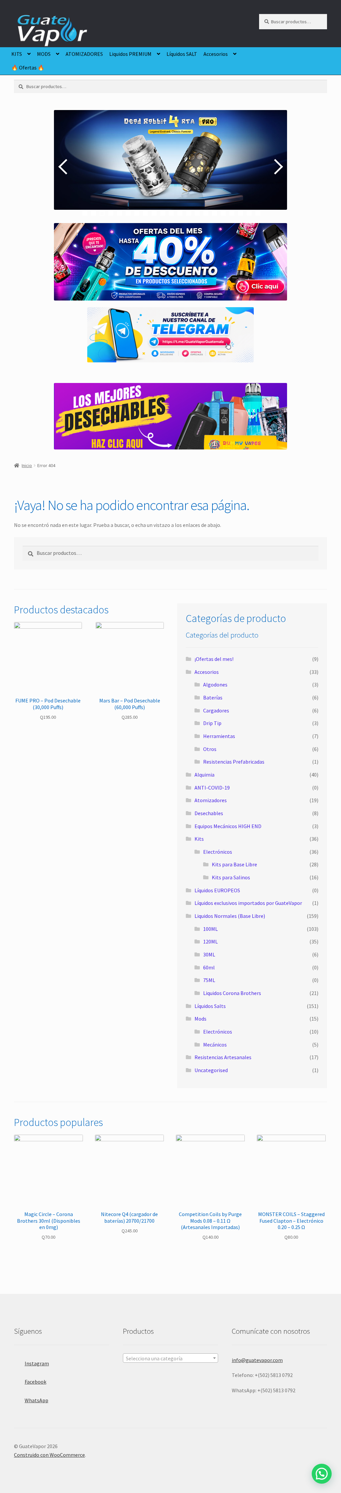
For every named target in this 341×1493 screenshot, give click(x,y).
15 (205, 213)
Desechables (208, 813)
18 (231, 213)
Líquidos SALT (182, 54)
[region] (170, 166)
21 (257, 213)
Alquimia (204, 774)
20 (249, 213)
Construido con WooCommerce (49, 1454)
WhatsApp (36, 1400)
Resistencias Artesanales (222, 1057)
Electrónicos (217, 851)
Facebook (35, 1381)
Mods (200, 1018)
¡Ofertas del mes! (213, 659)
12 (179, 213)
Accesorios (215, 54)
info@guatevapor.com (257, 1360)
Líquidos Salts (210, 1006)
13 (188, 213)
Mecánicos (215, 1044)
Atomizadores (210, 800)
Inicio (27, 465)
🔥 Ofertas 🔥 (27, 67)
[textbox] (170, 1358)
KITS (16, 54)
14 (197, 213)
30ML (209, 954)
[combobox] (170, 1358)
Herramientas (219, 736)
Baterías (212, 697)
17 (223, 213)
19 (240, 213)
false (64, 166)
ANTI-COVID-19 (212, 787)
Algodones (215, 684)
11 (171, 213)
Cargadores (216, 710)
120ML (210, 941)
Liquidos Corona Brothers (232, 993)
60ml (209, 967)
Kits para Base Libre (234, 864)
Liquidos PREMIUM (130, 54)
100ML (210, 929)
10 (162, 213)
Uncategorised (211, 1070)
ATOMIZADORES (84, 54)
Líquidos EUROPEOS (217, 890)
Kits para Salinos (231, 877)
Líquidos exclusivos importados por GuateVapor (248, 903)
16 (214, 213)
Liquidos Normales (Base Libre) (229, 916)
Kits (199, 838)
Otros (209, 749)
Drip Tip (212, 723)
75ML (209, 980)
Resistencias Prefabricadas (233, 761)
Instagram (37, 1363)
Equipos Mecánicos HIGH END (227, 826)
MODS (44, 54)
